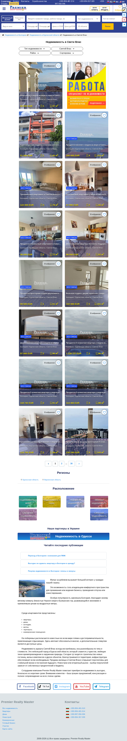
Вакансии (14, 4)
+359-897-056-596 (77, 714)
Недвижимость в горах (51, 501)
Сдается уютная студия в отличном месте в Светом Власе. (41, 145)
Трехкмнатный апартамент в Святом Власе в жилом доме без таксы (41, 194)
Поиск (107, 26)
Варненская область (52, 480)
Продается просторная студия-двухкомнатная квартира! (41, 293)
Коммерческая (8, 720)
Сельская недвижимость (99, 514)
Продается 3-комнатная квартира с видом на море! (86, 392)
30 (71, 463)
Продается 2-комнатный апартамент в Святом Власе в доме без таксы (41, 244)
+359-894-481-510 (77, 708)
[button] (13, 26)
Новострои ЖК (19, 19)
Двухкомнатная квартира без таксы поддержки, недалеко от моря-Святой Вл (86, 244)
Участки (5, 726)
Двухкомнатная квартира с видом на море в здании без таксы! (41, 343)
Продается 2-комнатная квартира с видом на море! (86, 343)
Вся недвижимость (10, 708)
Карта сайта (7, 729)
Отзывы (4, 4)
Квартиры (6, 711)
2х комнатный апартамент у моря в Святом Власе (86, 194)
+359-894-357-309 (77, 717)
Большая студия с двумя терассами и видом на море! (86, 293)
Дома (4, 714)
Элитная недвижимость (99, 501)
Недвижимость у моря (27, 501)
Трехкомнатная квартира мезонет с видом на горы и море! (41, 442)
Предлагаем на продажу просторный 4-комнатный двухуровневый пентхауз (86, 442)
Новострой (6, 717)
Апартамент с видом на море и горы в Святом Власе (41, 95)
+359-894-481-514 (77, 711)
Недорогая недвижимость (75, 501)
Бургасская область (30, 480)
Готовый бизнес (8, 723)
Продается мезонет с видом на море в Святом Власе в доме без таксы (86, 145)
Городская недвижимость (27, 514)
